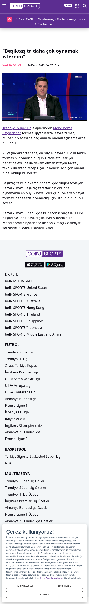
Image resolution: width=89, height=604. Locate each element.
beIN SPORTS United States (26, 287)
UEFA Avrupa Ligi (18, 385)
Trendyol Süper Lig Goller (24, 481)
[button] (25, 6)
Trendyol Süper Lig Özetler (26, 487)
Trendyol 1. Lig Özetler (22, 494)
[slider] (44, 107)
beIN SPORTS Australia (22, 301)
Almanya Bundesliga (21, 398)
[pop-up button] (73, 114)
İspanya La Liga (17, 412)
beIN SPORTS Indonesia (23, 327)
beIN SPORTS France (21, 294)
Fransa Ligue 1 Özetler (22, 514)
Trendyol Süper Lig (19, 352)
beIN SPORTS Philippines (24, 321)
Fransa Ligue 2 (16, 438)
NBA (8, 463)
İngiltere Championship (23, 425)
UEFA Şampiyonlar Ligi (22, 379)
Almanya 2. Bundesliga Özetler (29, 521)
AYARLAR (44, 594)
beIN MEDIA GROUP (20, 281)
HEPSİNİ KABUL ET (25, 586)
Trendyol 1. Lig (16, 359)
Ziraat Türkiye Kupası (21, 365)
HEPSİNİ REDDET (64, 586)
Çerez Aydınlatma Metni (51, 578)
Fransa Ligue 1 (16, 405)
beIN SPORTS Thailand (22, 314)
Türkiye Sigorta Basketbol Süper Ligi (33, 456)
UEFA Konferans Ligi (20, 392)
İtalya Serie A (15, 418)
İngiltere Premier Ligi (21, 372)
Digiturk (11, 274)
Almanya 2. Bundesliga (22, 432)
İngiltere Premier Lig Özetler (27, 501)
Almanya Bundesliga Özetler (27, 507)
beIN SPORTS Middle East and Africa (33, 334)
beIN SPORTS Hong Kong (24, 307)
